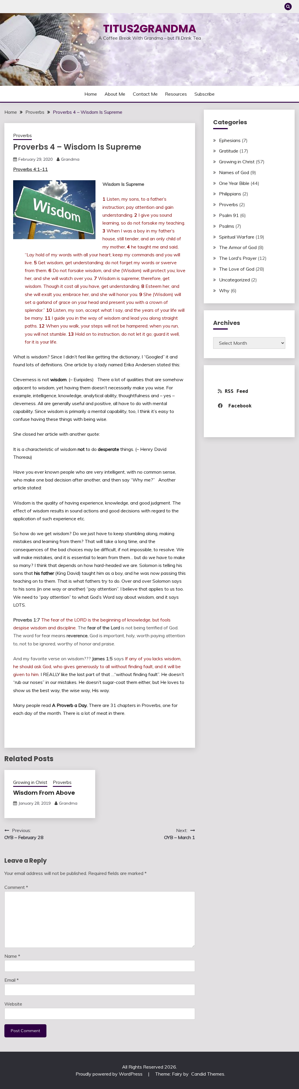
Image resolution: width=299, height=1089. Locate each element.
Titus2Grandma (149, 28)
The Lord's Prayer (238, 258)
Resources (176, 94)
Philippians (230, 194)
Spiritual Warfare (236, 237)
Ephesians (230, 140)
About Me (115, 94)
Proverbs (22, 135)
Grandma (70, 159)
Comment (16, 887)
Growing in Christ (30, 782)
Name (12, 956)
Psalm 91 (229, 215)
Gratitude (228, 151)
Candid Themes (207, 1074)
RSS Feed (236, 391)
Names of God (234, 172)
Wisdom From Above (44, 793)
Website (13, 1004)
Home (90, 94)
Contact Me (145, 94)
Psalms (226, 226)
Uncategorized (234, 280)
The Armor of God (238, 247)
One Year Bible (234, 183)
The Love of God (236, 269)
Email (11, 980)
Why (224, 290)
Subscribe (204, 94)
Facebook (241, 406)
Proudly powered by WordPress (110, 1074)
